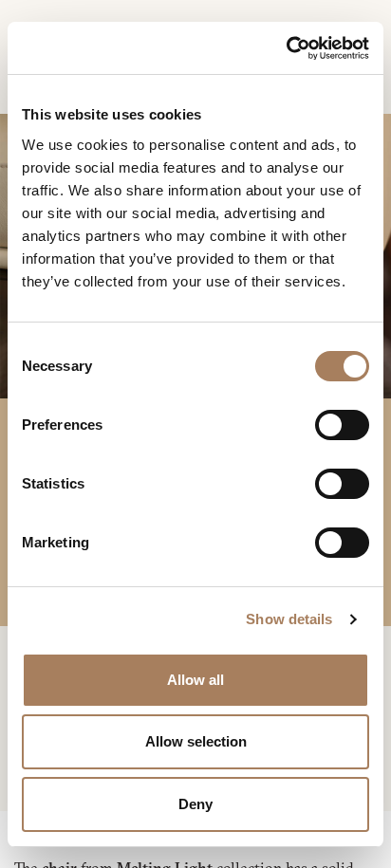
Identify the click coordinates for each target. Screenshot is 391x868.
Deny (195, 804)
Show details (289, 619)
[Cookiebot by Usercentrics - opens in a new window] (286, 48)
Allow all (195, 680)
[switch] (342, 425)
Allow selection (196, 741)
